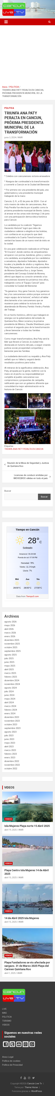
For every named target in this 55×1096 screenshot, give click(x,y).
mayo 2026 (9, 625)
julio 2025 (8, 658)
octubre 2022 (10, 768)
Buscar (7, 491)
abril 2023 (9, 746)
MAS (4, 1013)
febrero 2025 (10, 676)
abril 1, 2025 (10, 973)
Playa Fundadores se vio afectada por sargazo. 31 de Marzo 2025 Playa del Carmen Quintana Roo (27, 966)
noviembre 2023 (12, 721)
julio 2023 (8, 735)
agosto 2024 (10, 687)
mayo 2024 (9, 698)
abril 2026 (9, 629)
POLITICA (9, 108)
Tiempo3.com (32, 596)
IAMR (20, 137)
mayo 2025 (9, 665)
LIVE (4, 1009)
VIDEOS (9, 787)
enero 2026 (9, 636)
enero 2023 (9, 757)
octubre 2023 (10, 724)
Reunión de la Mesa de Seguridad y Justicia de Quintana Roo (28, 464)
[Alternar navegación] (6, 22)
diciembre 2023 (11, 717)
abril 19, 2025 (10, 830)
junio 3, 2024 (10, 137)
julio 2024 (8, 691)
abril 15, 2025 (10, 877)
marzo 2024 (10, 706)
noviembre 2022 (12, 765)
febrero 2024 (10, 709)
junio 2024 (9, 695)
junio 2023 (9, 739)
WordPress (36, 1091)
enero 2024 (9, 713)
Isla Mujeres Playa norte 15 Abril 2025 (27, 825)
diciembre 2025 (11, 640)
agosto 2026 (10, 621)
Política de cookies (11, 1061)
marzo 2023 (10, 750)
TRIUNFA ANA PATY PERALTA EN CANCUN (23, 449)
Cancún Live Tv (34, 1083)
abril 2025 (9, 669)
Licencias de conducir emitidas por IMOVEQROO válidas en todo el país (30, 477)
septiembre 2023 (12, 728)
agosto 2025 (10, 654)
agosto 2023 (10, 732)
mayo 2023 (9, 743)
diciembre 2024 (11, 680)
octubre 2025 (10, 647)
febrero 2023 (10, 754)
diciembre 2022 (11, 761)
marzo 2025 (10, 673)
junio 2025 (9, 662)
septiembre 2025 (12, 651)
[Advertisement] (27, 56)
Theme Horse (31, 1087)
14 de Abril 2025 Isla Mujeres (21, 918)
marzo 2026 (10, 632)
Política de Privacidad (12, 1065)
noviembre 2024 (12, 684)
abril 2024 (9, 702)
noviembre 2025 (12, 643)
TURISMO (6, 1020)
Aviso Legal (7, 1057)
